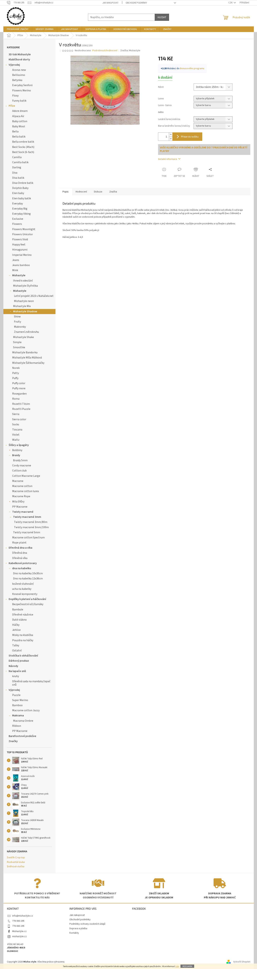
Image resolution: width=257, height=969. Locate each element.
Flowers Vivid (20, 239)
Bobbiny (17, 450)
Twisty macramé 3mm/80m (30, 522)
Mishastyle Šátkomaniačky (28, 363)
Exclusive (17, 219)
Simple (17, 342)
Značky (13, 741)
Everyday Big (19, 209)
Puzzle (16, 695)
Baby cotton (19, 121)
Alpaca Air (18, 116)
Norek (16, 368)
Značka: (130, 50)
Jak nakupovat (110, 2)
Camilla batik (20, 162)
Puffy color (18, 383)
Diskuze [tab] (98, 191)
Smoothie (19, 347)
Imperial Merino (22, 255)
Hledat (162, 17)
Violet (15, 435)
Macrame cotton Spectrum (28, 537)
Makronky (20, 327)
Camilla (17, 157)
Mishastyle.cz (19, 931)
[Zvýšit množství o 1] (170, 135)
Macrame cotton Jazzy (26, 710)
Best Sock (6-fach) (23, 152)
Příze (12, 106)
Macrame (17, 481)
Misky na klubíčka (22, 635)
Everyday (17, 203)
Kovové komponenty (24, 594)
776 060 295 (18, 921)
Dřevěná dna (19, 553)
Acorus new (19, 70)
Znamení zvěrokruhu (26, 332)
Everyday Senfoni (22, 85)
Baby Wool (18, 126)
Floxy (15, 96)
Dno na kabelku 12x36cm (28, 578)
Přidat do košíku (190, 136)
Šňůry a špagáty (19, 445)
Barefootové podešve (22, 736)
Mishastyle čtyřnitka (25, 286)
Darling (16, 167)
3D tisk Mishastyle (20, 54)
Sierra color (19, 419)
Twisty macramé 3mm (27, 517)
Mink (15, 270)
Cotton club (19, 471)
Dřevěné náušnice (22, 615)
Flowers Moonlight (23, 229)
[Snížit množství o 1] (170, 139)
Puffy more (18, 388)
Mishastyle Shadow (25, 311)
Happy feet (18, 244)
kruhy (15, 676)
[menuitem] (17, 29)
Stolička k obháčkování (23, 656)
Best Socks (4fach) (23, 147)
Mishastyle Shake (23, 337)
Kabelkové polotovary (23, 563)
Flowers (17, 224)
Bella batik (18, 137)
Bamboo (17, 705)
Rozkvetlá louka (16, 862)
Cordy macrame (21, 465)
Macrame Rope (21, 496)
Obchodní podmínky (136, 2)
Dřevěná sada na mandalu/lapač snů (31, 683)
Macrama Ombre (23, 721)
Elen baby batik (21, 198)
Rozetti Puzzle (21, 409)
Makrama (18, 715)
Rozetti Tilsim (21, 404)
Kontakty (74, 933)
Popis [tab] (66, 191)
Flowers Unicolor (22, 234)
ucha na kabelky (21, 589)
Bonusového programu (192, 68)
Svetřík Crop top (16, 857)
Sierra (15, 414)
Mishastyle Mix (22, 306)
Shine (17, 316)
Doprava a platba (78, 928)
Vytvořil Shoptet (241, 962)
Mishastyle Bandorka (24, 352)
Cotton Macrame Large (26, 476)
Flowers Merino (21, 90)
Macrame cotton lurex (25, 491)
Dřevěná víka (19, 558)
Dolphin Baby (20, 188)
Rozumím (187, 966)
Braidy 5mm (20, 460)
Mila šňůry (18, 502)
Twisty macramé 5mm (26, 532)
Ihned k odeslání (23, 281)
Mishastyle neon (24, 301)
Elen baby (18, 193)
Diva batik (18, 178)
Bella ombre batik (23, 142)
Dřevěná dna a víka (20, 548)
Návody (13, 666)
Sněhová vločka (15, 866)
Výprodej (14, 65)
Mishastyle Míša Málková (27, 358)
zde (177, 966)
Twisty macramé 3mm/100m (31, 527)
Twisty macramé (22, 512)
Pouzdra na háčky (22, 640)
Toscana (17, 430)
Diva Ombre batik (22, 183)
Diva (14, 173)
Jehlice (16, 630)
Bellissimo (18, 75)
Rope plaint (19, 543)
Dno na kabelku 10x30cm (28, 573)
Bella (15, 131)
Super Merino (20, 700)
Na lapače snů (17, 671)
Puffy (15, 378)
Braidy (16, 455)
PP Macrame (19, 507)
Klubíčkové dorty (19, 59)
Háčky (15, 625)
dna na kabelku (21, 568)
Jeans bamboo (21, 265)
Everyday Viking (21, 214)
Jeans (15, 260)
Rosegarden (19, 394)
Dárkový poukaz (19, 661)
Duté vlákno (19, 620)
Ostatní (17, 650)
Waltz (15, 440)
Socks (15, 424)
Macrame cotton (22, 486)
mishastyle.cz (19, 936)
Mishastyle (18, 275)
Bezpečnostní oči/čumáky (27, 604)
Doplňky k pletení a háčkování (27, 599)
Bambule (17, 609)
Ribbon (16, 726)
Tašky (15, 645)
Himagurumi (19, 250)
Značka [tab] (113, 191)
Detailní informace (167, 159)
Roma (15, 399)
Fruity (17, 322)
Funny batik (19, 101)
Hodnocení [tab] (81, 191)
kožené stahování (23, 584)
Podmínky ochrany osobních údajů (87, 924)
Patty (15, 373)
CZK (230, 2)
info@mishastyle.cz (22, 916)
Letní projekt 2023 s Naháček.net (34, 296)
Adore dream (20, 111)
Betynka (17, 80)
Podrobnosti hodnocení (104, 50)
